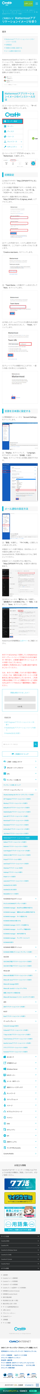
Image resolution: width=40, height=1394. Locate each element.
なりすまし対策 (30, 1365)
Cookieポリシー (7, 1316)
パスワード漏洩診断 (6, 1355)
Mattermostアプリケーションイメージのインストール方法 (20, 40)
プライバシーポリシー (9, 1313)
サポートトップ (6, 10)
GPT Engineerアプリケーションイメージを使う (20, 723)
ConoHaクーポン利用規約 (10, 1284)
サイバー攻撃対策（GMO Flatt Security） (12, 1365)
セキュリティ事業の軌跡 (8, 1368)
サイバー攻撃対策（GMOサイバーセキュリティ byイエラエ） (18, 1363)
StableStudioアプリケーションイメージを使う (21, 729)
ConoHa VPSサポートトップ (19, 10)
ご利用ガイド (32, 10)
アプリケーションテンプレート (25, 12)
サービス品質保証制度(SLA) (11, 1307)
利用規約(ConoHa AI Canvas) (11, 1291)
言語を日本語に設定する (14, 48)
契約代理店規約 (7, 1297)
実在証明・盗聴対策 (6, 1360)
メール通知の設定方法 (13, 51)
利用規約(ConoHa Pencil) (10, 1294)
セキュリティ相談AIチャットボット (11, 1358)
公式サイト (24, 641)
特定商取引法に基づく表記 (10, 1300)
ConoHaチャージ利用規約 (10, 1281)
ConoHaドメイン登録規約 (10, 1278)
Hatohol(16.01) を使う (13, 733)
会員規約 (5, 1275)
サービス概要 (6, 1323)
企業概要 (5, 1320)
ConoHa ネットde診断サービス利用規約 (14, 1288)
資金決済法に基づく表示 (10, 1304)
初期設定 (9, 45)
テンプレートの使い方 (10, 12)
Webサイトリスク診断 (20, 1355)
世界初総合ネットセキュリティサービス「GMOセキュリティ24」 (19, 1351)
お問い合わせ (6, 1310)
